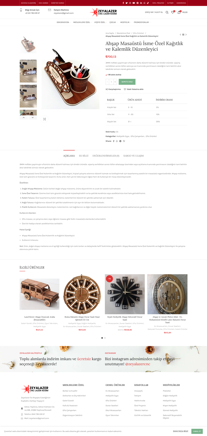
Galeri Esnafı (26, 323)
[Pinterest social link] (137, 3)
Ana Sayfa (110, 33)
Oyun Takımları (51, 323)
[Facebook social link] (123, 3)
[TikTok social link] (148, 3)
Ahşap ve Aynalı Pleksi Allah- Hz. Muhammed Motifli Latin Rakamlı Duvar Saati (167, 320)
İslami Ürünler (181, 329)
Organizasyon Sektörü (72, 415)
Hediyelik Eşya (122, 136)
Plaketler (167, 391)
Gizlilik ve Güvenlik (142, 415)
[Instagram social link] (130, 3)
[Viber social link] (124, 141)
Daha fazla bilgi (180, 431)
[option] (28, 45)
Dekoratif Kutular (155, 329)
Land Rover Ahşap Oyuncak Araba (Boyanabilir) (39, 318)
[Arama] (167, 12)
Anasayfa (138, 391)
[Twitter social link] (126, 3)
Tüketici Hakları (141, 410)
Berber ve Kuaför (70, 391)
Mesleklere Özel (124, 33)
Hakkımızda (139, 400)
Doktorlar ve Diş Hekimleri (74, 395)
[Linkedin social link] (141, 3)
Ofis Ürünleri (138, 33)
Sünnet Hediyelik (170, 410)
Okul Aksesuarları (113, 410)
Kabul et (197, 431)
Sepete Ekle (127, 82)
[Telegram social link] (120, 141)
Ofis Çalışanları (137, 136)
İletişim (137, 395)
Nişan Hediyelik (170, 405)
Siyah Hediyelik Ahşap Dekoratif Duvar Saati (124, 318)
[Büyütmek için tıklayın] (44, 119)
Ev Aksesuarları (69, 326)
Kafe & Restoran (70, 405)
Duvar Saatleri (83, 326)
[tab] (69, 154)
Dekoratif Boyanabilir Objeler (172, 416)
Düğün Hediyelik (88, 323)
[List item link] (39, 414)
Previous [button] (24, 117)
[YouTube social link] (134, 3)
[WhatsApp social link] (144, 3)
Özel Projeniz (140, 405)
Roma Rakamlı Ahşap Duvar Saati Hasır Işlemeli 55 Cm (82, 318)
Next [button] (33, 117)
